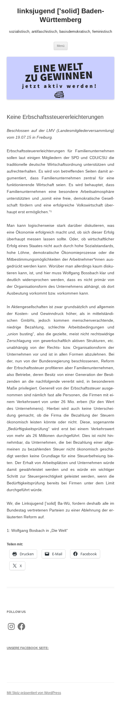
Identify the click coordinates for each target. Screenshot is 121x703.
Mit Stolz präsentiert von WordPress (34, 693)
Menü (60, 45)
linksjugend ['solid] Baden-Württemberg (60, 15)
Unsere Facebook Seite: (28, 648)
